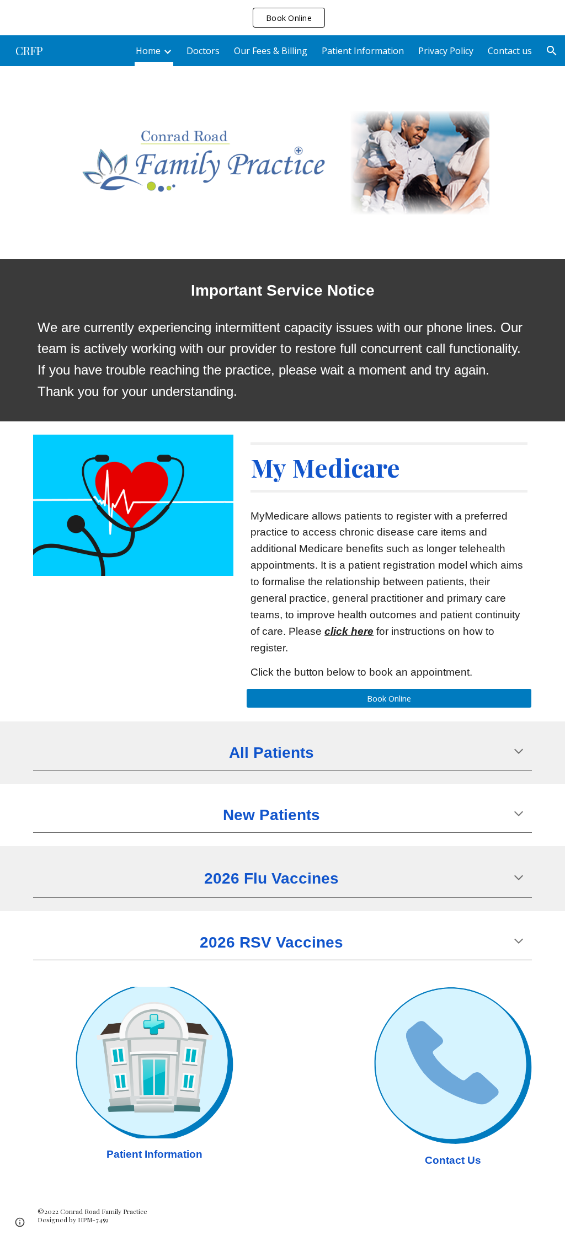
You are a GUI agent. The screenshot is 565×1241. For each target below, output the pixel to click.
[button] (552, 51)
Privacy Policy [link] (445, 51)
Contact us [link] (510, 51)
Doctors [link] (203, 51)
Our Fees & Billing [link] (270, 51)
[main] (282, 290)
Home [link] (148, 51)
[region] (282, 17)
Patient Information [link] (363, 51)
